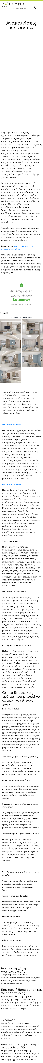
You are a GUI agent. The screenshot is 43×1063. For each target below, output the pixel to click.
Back (5, 313)
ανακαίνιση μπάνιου (23, 246)
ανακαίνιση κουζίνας (11, 249)
